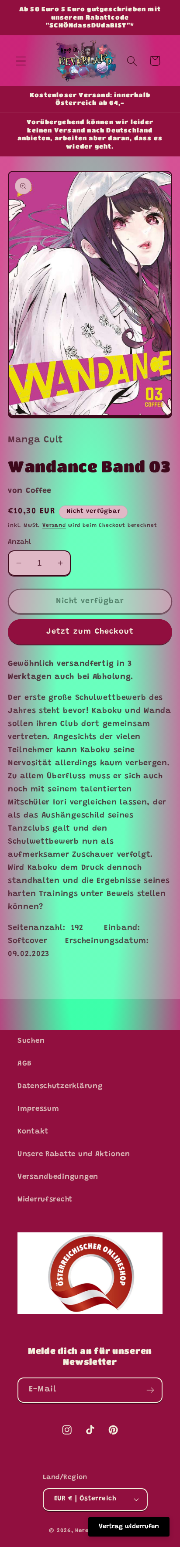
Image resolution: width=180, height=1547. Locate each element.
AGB (24, 1063)
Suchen (31, 1041)
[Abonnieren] (150, 1390)
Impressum (38, 1109)
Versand (54, 525)
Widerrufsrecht (45, 1199)
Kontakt (32, 1131)
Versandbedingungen (57, 1177)
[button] (21, 60)
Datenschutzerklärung (59, 1086)
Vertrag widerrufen (129, 1526)
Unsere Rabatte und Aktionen (73, 1154)
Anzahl (19, 542)
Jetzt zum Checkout (90, 632)
